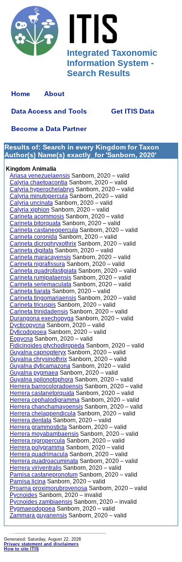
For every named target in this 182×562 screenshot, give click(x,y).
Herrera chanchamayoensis (46, 406)
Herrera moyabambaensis (44, 433)
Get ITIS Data (132, 111)
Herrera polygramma (37, 447)
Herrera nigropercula (37, 440)
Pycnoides (23, 495)
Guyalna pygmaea (34, 372)
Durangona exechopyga (42, 318)
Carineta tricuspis (33, 304)
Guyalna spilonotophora (41, 379)
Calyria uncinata (31, 202)
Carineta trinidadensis (39, 311)
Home (20, 94)
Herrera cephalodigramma (45, 400)
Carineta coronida (33, 236)
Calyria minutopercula (39, 196)
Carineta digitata (31, 250)
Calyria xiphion (30, 209)
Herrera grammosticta (38, 427)
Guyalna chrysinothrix (38, 359)
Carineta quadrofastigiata (43, 270)
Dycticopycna (27, 325)
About (54, 94)
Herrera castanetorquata (42, 393)
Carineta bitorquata (35, 223)
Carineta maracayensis (40, 257)
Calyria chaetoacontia (38, 182)
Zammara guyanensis (38, 515)
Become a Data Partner (48, 128)
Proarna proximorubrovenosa (48, 488)
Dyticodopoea (28, 332)
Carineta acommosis (37, 216)
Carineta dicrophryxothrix (43, 243)
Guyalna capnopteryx (38, 352)
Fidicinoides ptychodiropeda (47, 345)
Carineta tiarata (30, 291)
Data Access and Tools (49, 111)
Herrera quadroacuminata (44, 461)
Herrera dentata (30, 420)
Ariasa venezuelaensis (40, 175)
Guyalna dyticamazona (40, 366)
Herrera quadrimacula (39, 454)
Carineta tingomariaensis (43, 298)
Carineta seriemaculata (40, 284)
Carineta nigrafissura (37, 264)
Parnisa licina (28, 481)
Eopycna (21, 338)
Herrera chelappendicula (43, 413)
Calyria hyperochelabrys (42, 189)
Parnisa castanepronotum (44, 474)
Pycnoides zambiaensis (41, 501)
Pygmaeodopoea (32, 508)
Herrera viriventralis (36, 467)
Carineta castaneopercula (44, 230)
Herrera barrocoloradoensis (46, 386)
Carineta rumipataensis (40, 277)
